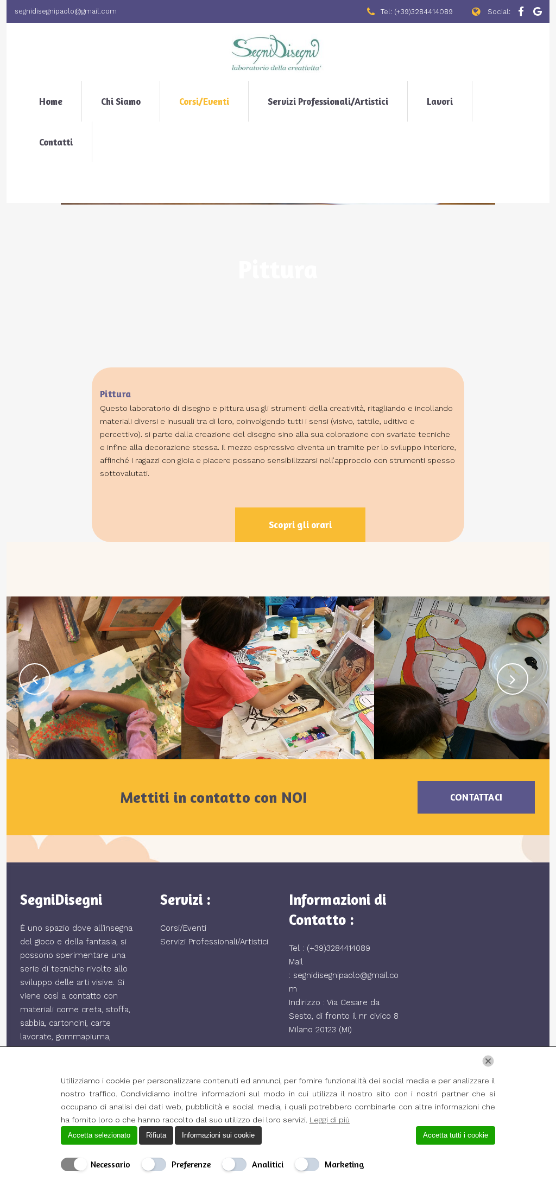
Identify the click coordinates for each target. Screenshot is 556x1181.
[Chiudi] (488, 1061)
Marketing (344, 1164)
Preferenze (191, 1164)
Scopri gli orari (300, 524)
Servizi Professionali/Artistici (214, 942)
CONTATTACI (476, 797)
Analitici (267, 1164)
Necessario (110, 1164)
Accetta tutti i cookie (455, 1135)
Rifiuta (156, 1135)
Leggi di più (329, 1119)
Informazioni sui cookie (218, 1135)
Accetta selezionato (99, 1135)
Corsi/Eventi (183, 928)
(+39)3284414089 (338, 948)
